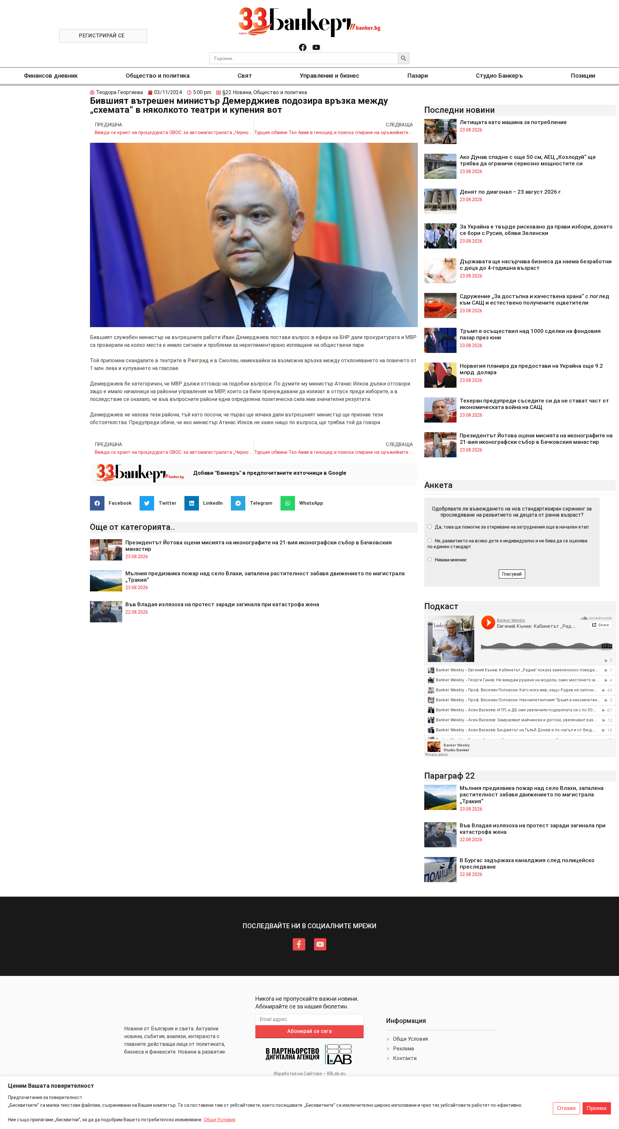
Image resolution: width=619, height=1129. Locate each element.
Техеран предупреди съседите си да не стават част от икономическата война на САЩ (534, 403)
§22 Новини (236, 92)
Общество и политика (158, 75)
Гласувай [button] (512, 574)
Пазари (418, 75)
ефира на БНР (333, 337)
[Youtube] (316, 47)
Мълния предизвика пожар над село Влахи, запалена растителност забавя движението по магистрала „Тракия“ (532, 794)
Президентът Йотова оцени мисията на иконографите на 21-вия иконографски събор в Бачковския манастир (536, 438)
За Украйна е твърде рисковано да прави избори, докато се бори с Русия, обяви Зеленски (536, 229)
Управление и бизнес (329, 75)
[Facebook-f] (299, 944)
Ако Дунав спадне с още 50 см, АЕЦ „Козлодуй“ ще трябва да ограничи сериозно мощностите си (528, 160)
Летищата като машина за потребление (513, 122)
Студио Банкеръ (499, 75)
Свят (245, 75)
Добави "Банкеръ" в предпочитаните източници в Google (269, 473)
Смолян (228, 360)
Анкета (438, 485)
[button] (113, 503)
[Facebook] (302, 47)
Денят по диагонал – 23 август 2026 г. (511, 192)
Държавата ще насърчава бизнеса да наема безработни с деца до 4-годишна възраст (536, 264)
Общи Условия (219, 1119)
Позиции (583, 75)
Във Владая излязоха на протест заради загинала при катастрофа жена (222, 604)
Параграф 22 (449, 776)
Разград (199, 360)
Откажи (566, 1108)
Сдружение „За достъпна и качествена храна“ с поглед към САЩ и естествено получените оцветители (534, 299)
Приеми (597, 1108)
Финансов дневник (51, 75)
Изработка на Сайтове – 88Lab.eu (310, 1073)
